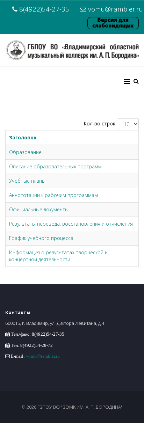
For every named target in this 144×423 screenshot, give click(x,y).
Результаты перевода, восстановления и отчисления (71, 223)
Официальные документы (39, 209)
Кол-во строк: (100, 123)
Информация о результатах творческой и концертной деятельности (58, 256)
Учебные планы (27, 180)
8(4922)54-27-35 (44, 9)
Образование (25, 152)
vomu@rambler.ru (115, 9)
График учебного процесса (41, 238)
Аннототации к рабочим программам (53, 195)
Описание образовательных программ (55, 166)
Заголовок (23, 137)
